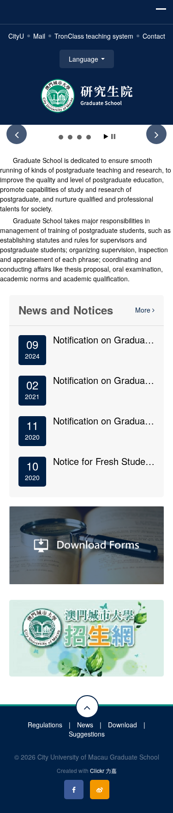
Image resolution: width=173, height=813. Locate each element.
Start (106, 136)
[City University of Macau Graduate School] (86, 94)
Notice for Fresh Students (105, 461)
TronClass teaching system (93, 36)
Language (84, 59)
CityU (16, 36)
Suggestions (87, 733)
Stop (113, 136)
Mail (39, 36)
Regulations (45, 724)
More (143, 309)
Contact (154, 36)
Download (122, 724)
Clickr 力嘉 (103, 770)
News (85, 724)
